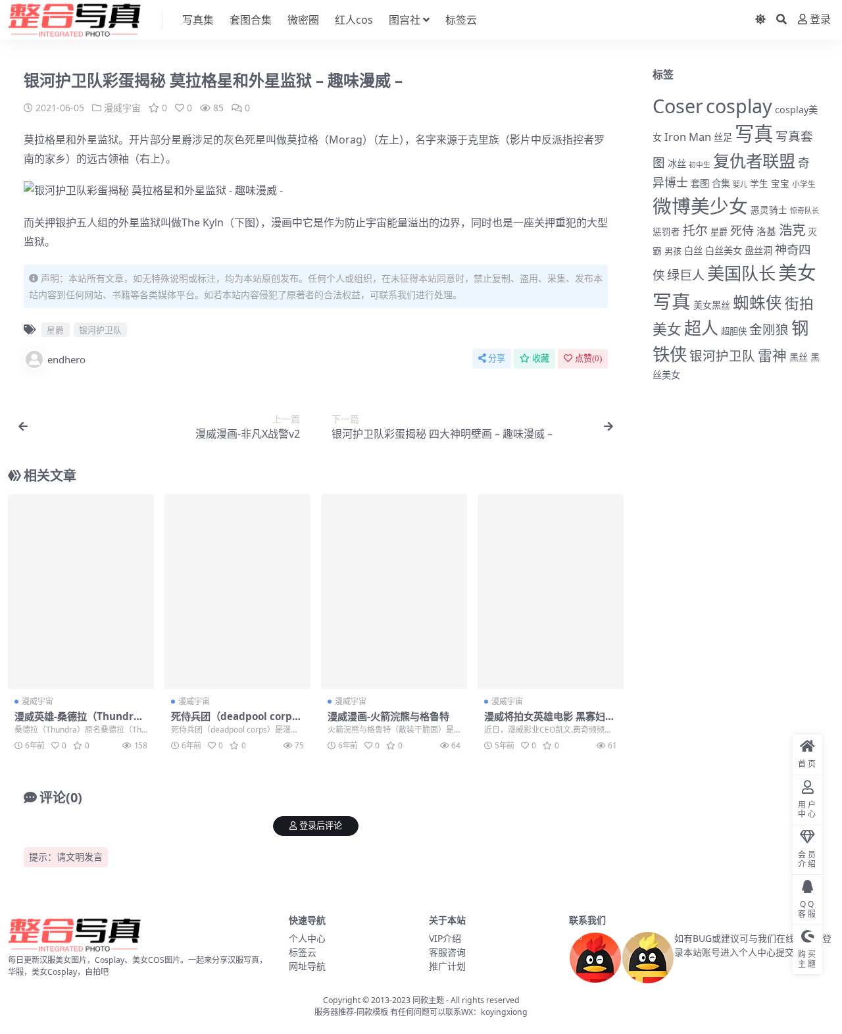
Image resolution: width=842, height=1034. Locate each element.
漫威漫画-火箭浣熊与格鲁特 (388, 716)
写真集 (198, 20)
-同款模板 (371, 1012)
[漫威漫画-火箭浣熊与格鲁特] (394, 591)
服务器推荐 (334, 1012)
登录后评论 (320, 826)
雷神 (772, 355)
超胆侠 (734, 331)
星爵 (181, 139)
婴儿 (740, 184)
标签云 (461, 20)
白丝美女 (723, 250)
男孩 (672, 251)
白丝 (693, 250)
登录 (820, 19)
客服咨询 (447, 952)
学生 (759, 184)
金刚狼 (769, 329)
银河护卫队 (100, 330)
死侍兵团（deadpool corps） (239, 716)
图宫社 (404, 20)
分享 (496, 358)
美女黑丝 (711, 305)
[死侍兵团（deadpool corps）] (237, 591)
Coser (678, 105)
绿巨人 (686, 275)
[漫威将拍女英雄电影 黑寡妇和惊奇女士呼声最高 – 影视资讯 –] (551, 591)
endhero (66, 359)
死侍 (742, 230)
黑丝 (798, 357)
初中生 (699, 164)
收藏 (540, 358)
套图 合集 (710, 183)
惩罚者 (666, 232)
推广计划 (447, 966)
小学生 (804, 183)
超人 (701, 328)
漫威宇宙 (122, 107)
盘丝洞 (758, 250)
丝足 (723, 137)
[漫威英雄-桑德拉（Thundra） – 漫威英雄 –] (81, 591)
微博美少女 (700, 206)
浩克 (792, 229)
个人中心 (307, 938)
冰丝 (677, 163)
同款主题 (428, 1000)
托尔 (695, 230)
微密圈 (303, 20)
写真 (754, 133)
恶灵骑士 (769, 209)
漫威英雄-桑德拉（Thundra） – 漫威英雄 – (74, 722)
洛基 (766, 231)
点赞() (588, 358)
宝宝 (780, 184)
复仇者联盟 (754, 160)
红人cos (354, 20)
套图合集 (251, 20)
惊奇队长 (804, 210)
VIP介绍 (445, 938)
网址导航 (307, 966)
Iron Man (687, 136)
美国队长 (741, 273)
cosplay (739, 105)
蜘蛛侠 (757, 302)
